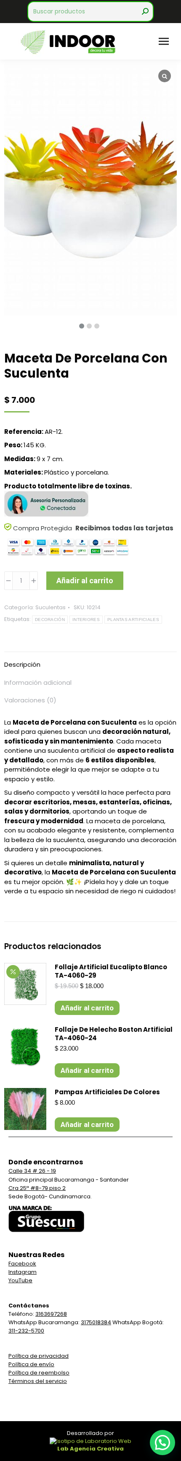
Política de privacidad (38, 1356)
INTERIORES (86, 619)
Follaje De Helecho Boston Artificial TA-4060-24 (114, 1033)
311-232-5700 (26, 1331)
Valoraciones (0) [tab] (30, 700)
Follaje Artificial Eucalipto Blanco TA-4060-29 (111, 971)
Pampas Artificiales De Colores (107, 1092)
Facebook (22, 1264)
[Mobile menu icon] (164, 41)
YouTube (20, 1280)
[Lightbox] (164, 76)
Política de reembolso (38, 1373)
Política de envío (31, 1364)
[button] (162, 1442)
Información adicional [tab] (38, 682)
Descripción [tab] (22, 664)
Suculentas (50, 607)
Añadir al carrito (84, 580)
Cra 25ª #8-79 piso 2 (37, 1188)
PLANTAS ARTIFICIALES (133, 619)
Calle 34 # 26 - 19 (32, 1171)
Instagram (22, 1272)
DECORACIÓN (50, 619)
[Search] (145, 11)
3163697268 (51, 1314)
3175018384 (96, 1322)
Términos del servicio (37, 1381)
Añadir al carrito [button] (87, 1008)
